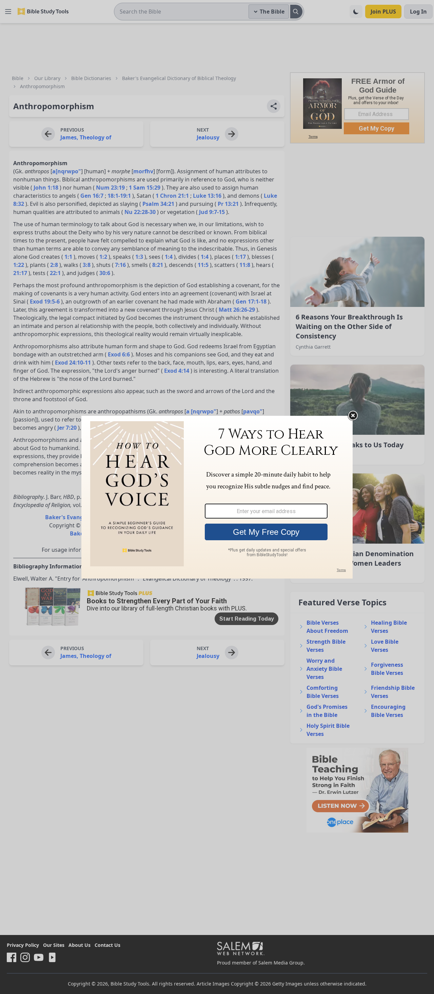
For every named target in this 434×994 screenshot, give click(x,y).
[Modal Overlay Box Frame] (217, 497)
